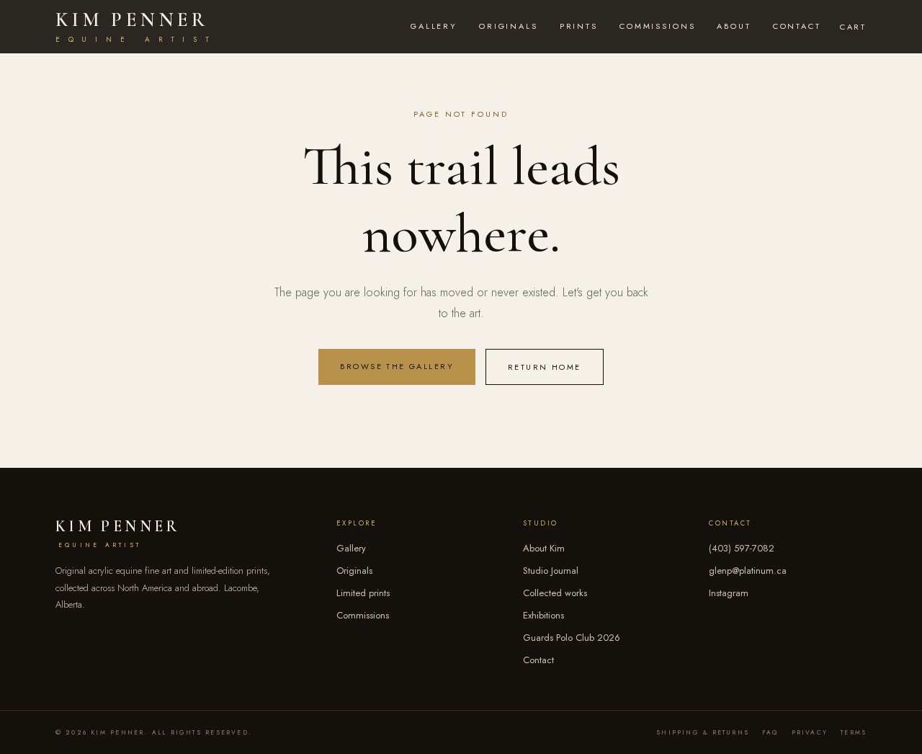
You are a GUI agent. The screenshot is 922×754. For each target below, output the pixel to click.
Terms (854, 732)
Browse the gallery (397, 366)
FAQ (770, 732)
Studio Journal (550, 570)
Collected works (555, 593)
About (734, 26)
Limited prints (363, 593)
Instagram (728, 593)
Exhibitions (543, 615)
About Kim (544, 548)
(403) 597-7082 (741, 548)
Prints (579, 26)
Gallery (434, 26)
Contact (797, 26)
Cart (853, 26)
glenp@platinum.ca (748, 570)
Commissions (657, 26)
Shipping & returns (702, 732)
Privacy (810, 732)
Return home (544, 367)
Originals (508, 26)
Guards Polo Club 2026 (571, 637)
